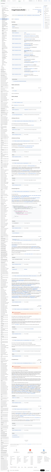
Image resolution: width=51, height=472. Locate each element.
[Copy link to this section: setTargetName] (17, 337)
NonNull (14, 32)
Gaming (18, 457)
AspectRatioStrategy (35, 61)
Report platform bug (46, 457)
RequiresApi (26, 50)
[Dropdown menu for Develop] (21, 1)
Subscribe (42, 470)
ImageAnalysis (17, 32)
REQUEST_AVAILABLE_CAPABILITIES (26, 285)
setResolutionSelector (27, 54)
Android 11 (32, 464)
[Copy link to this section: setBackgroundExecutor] (20, 118)
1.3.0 (40, 306)
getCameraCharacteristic (30, 284)
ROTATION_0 (21, 415)
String (30, 340)
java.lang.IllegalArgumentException (17, 114)
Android (11, 457)
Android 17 (32, 457)
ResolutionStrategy (34, 71)
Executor (16, 129)
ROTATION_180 (29, 415)
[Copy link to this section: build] (14, 99)
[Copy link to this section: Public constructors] (20, 84)
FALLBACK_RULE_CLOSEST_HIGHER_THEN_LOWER (17, 280)
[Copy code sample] (40, 205)
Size (33, 68)
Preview (16, 287)
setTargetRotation (26, 74)
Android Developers (14, 7)
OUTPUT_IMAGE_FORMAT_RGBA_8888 (36, 195)
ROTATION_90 (25, 415)
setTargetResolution (27, 68)
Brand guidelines (17, 470)
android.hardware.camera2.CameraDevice (17, 292)
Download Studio (39, 461)
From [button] (19, 81)
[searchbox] (4, 6)
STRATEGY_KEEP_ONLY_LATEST (28, 147)
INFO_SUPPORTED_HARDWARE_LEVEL (16, 285)
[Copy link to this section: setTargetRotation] (18, 406)
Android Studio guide (39, 458)
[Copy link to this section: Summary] (16, 22)
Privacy (11, 470)
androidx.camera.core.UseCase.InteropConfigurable (20, 81)
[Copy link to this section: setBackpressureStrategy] (20, 138)
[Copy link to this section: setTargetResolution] (19, 359)
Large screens (25, 457)
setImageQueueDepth (27, 43)
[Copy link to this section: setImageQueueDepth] (19, 160)
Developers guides (39, 459)
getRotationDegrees (34, 246)
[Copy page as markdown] (28, 10)
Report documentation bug (47, 458)
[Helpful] (39, 7)
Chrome (22, 467)
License (13, 470)
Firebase (25, 467)
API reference (3, 3)
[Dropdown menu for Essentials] (11, 1)
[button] (4, 66)
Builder (13, 26)
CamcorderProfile (24, 293)
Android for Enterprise (12, 458)
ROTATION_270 (33, 415)
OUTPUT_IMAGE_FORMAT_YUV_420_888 (26, 195)
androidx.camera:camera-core (37, 9)
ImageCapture (21, 287)
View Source (39, 10)
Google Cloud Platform (30, 467)
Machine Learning (19, 458)
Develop (17, 7)
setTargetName (25, 340)
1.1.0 (40, 188)
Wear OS (25, 458)
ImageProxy (24, 413)
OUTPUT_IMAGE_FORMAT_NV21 (15, 196)
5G (17, 463)
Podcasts (11, 464)
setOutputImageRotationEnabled (28, 201)
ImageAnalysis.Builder (18, 43)
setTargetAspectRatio (27, 59)
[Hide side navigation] (8, 470)
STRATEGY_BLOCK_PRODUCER (27, 45)
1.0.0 (40, 11)
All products (35, 467)
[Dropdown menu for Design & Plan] (17, 1)
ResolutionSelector (26, 55)
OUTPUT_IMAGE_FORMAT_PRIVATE (25, 196)
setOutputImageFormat (27, 47)
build (25, 32)
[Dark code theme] (40, 14)
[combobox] (32, 0)
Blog (10, 463)
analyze (30, 413)
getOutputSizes (29, 294)
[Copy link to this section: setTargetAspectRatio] (19, 305)
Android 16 (32, 458)
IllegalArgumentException (15, 297)
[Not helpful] (40, 7)
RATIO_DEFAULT (17, 324)
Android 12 (32, 463)
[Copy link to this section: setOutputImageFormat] (20, 188)
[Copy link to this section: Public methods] (18, 96)
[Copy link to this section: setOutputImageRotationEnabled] (23, 236)
